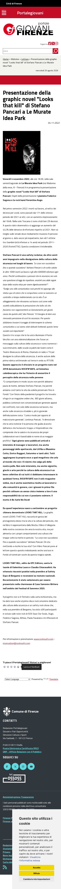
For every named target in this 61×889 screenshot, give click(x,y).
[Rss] (5, 868)
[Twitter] (53, 44)
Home (6, 59)
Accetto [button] (36, 867)
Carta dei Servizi (11, 862)
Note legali (8, 855)
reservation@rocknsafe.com (16, 643)
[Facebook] (49, 44)
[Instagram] (56, 44)
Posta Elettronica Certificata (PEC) (21, 748)
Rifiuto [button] (36, 873)
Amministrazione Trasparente (18, 797)
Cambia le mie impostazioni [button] (36, 879)
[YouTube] (31, 766)
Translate (53, 679)
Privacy (6, 852)
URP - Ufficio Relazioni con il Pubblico (22, 751)
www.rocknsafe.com (43, 639)
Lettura (25, 59)
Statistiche (8, 848)
